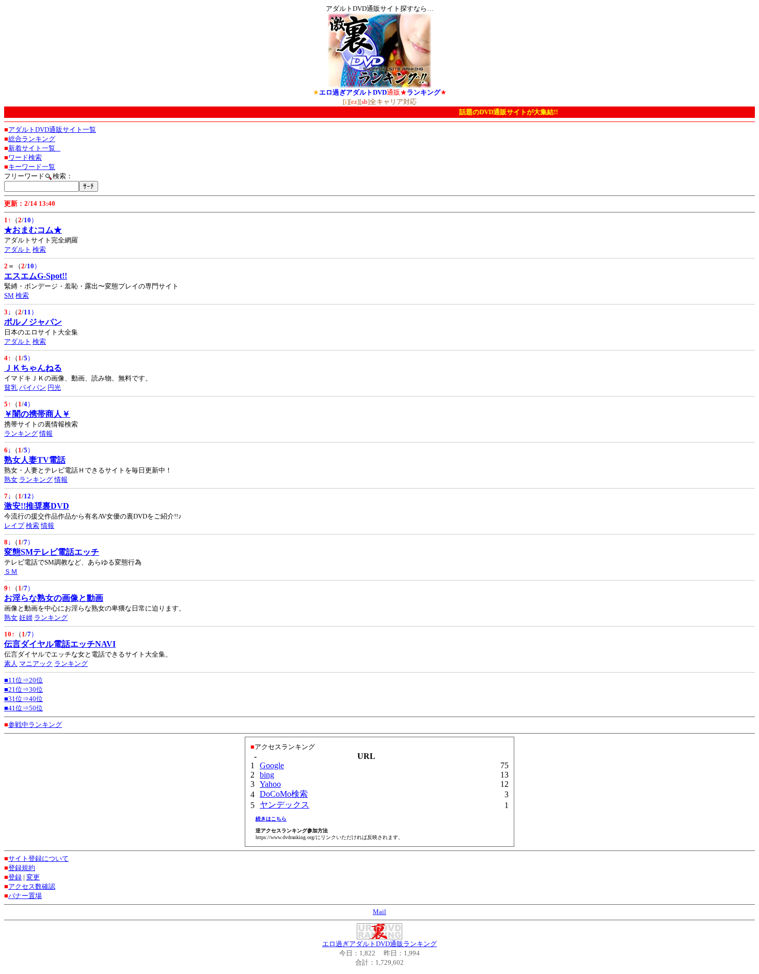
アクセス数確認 (31, 886)
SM (9, 295)
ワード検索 (25, 157)
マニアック (36, 663)
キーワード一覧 (31, 167)
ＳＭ (11, 571)
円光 (54, 387)
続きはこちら (271, 818)
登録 (15, 877)
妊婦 (26, 617)
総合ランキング (31, 139)
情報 (46, 433)
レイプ (14, 525)
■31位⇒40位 (23, 699)
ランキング (21, 433)
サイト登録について (38, 858)
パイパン (32, 387)
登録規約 (21, 868)
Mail (379, 912)
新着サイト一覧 (34, 148)
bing (267, 774)
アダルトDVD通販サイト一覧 (52, 129)
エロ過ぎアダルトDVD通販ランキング (379, 944)
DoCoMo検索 (284, 793)
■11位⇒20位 (23, 680)
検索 (39, 249)
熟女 (11, 479)
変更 (33, 877)
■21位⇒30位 (23, 689)
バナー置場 (25, 896)
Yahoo (270, 784)
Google (272, 765)
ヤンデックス (284, 804)
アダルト (17, 249)
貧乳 (11, 387)
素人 (11, 663)
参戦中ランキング (35, 724)
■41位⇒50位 (23, 708)
